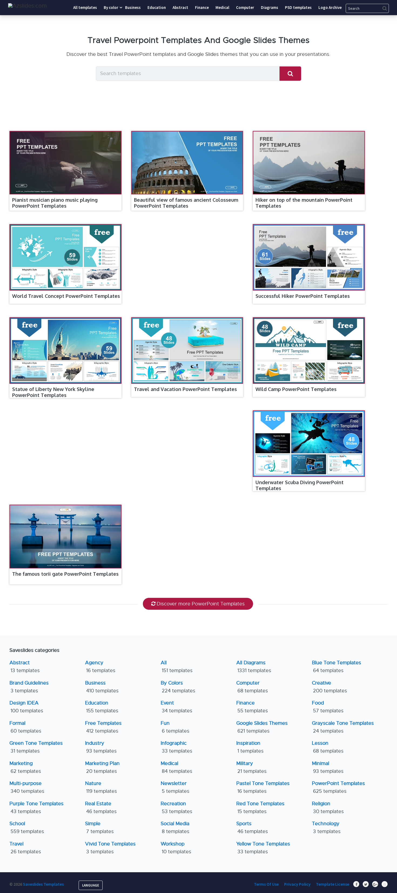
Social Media (175, 827)
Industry (101, 747)
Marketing (25, 767)
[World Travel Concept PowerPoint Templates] (65, 257)
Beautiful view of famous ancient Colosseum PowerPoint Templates (186, 203)
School (26, 827)
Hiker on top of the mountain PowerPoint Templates (303, 203)
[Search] (290, 73)
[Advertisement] (184, 264)
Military (251, 767)
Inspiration (250, 747)
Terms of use (266, 884)
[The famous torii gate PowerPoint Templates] (65, 536)
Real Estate (101, 807)
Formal (25, 727)
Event (176, 707)
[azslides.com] (27, 5)
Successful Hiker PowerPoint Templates (302, 296)
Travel (25, 848)
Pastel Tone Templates (263, 787)
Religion (328, 807)
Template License (332, 884)
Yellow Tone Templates (263, 848)
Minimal (328, 767)
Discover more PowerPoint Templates (201, 604)
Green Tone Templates (36, 747)
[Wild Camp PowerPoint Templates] (309, 350)
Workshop (176, 848)
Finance (252, 707)
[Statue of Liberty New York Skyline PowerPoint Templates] (65, 350)
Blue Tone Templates (336, 666)
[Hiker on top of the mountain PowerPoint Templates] (309, 162)
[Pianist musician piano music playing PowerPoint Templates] (65, 162)
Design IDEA (26, 707)
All (177, 666)
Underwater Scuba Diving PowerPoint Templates (299, 485)
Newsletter (175, 787)
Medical (176, 767)
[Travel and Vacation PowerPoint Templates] (187, 350)
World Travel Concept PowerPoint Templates (66, 296)
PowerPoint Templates (338, 787)
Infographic (176, 747)
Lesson (328, 747)
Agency (100, 666)
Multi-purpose (26, 787)
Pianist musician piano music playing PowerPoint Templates (54, 203)
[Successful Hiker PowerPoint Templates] (309, 257)
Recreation (176, 807)
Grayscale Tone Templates (343, 727)
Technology (326, 827)
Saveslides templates (43, 884)
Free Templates (103, 727)
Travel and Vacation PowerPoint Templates (185, 389)
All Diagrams (253, 666)
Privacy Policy (297, 884)
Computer (252, 687)
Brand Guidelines (29, 687)
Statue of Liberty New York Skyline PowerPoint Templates (53, 392)
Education (101, 707)
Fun (175, 727)
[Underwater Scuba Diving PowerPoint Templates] (309, 443)
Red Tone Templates (260, 807)
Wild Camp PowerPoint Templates (296, 389)
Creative (329, 687)
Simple (99, 827)
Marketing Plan (102, 767)
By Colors (178, 687)
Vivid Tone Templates (110, 848)
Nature (101, 787)
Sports (252, 827)
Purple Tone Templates (36, 807)
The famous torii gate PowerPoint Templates (65, 574)
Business (102, 687)
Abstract (24, 666)
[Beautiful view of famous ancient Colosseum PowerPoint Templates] (187, 162)
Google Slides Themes (262, 727)
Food (328, 707)
